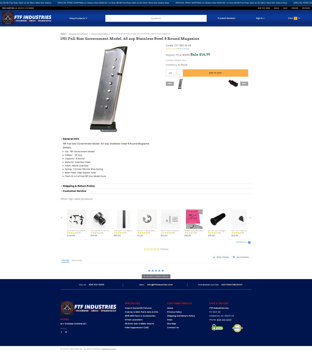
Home (170, 308)
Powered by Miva (109, 349)
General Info (71, 139)
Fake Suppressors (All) (137, 327)
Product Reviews (226, 18)
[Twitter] (66, 332)
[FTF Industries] (27, 18)
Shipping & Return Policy (79, 186)
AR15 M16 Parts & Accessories (140, 315)
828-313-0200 (224, 319)
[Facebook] (61, 332)
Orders (294, 8)
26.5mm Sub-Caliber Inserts (139, 323)
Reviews (306, 8)
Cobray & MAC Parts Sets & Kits (141, 312)
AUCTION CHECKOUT (232, 284)
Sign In (259, 18)
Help (285, 8)
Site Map (171, 323)
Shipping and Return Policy (181, 315)
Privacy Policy (174, 312)
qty (170, 73)
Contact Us (173, 327)
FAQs (169, 319)
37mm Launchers (134, 319)
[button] (61, 218)
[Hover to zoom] (109, 88)
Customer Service (74, 191)
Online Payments (237, 333)
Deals (276, 8)
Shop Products (77, 18)
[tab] (221, 257)
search (157, 18)
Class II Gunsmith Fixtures (138, 308)
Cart (292, 18)
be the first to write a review (156, 276)
